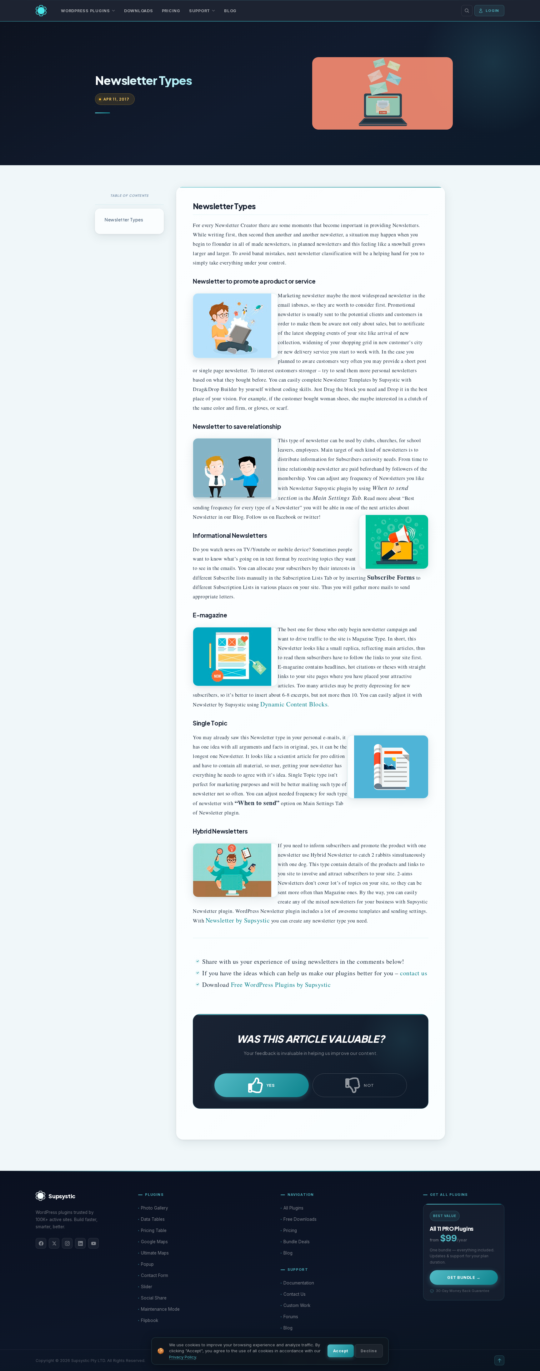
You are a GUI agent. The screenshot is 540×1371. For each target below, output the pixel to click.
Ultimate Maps (155, 1252)
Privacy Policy (182, 1356)
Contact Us (294, 1294)
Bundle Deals (296, 1241)
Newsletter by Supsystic (238, 920)
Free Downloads (300, 1219)
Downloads (138, 10)
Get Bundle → (463, 1277)
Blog (230, 10)
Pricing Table (154, 1230)
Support (199, 10)
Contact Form (154, 1275)
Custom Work (296, 1305)
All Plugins (293, 1207)
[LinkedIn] (80, 1243)
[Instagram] (67, 1243)
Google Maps (154, 1241)
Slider (146, 1286)
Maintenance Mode (160, 1309)
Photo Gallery (154, 1207)
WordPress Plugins (85, 10)
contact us (413, 973)
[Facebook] (41, 1243)
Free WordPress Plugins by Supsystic (281, 984)
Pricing (171, 10)
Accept (340, 1351)
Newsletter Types (124, 219)
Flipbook (149, 1320)
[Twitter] (54, 1243)
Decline (369, 1351)
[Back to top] (499, 1360)
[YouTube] (93, 1243)
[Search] (466, 10)
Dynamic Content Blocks (294, 704)
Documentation (298, 1282)
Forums (290, 1316)
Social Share (154, 1297)
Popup (147, 1264)
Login (492, 10)
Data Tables (153, 1219)
